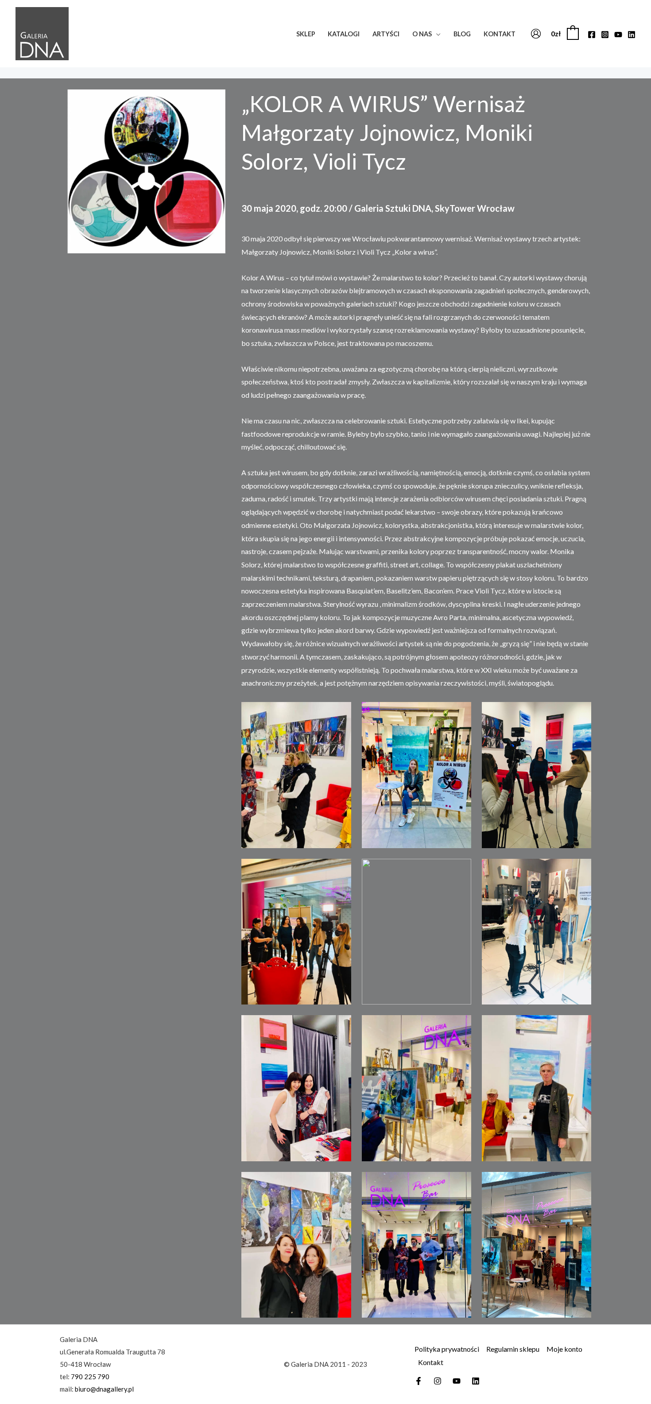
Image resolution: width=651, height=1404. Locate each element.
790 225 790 (90, 1377)
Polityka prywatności (447, 1349)
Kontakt (499, 34)
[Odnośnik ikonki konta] (536, 33)
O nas (422, 34)
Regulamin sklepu (512, 1349)
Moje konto (564, 1349)
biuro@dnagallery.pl (104, 1389)
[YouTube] (618, 35)
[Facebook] (592, 35)
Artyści (385, 34)
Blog (462, 34)
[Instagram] (605, 35)
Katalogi (344, 34)
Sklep (305, 34)
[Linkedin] (632, 35)
